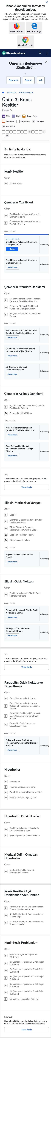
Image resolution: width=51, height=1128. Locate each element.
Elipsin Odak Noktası (19, 581)
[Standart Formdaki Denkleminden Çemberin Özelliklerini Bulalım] (11, 131)
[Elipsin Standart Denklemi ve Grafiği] (33, 131)
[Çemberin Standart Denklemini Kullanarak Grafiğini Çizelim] (14, 131)
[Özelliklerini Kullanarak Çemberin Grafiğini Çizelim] (3, 131)
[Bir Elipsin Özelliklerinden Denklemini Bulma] (40, 131)
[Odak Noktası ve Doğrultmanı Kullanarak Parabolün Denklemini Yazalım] (3, 135)
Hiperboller (12, 769)
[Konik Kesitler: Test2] (44, 131)
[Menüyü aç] (47, 53)
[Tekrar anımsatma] (47, 2)
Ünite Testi (8, 1017)
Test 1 (6, 475)
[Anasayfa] (3, 92)
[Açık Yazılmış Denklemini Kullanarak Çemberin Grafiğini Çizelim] (25, 131)
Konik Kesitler (14, 171)
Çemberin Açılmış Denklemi (23, 393)
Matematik (11, 93)
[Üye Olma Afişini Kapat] (46, 61)
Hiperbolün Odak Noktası (22, 816)
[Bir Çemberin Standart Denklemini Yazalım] (18, 131)
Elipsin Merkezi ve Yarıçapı (22, 502)
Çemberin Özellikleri (18, 202)
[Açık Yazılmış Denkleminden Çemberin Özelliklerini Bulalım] (22, 131)
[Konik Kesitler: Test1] (29, 131)
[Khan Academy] (12, 53)
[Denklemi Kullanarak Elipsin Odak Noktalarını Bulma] (36, 131)
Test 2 (6, 654)
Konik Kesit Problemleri (20, 942)
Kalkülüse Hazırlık (26, 93)
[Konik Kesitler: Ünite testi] (7, 135)
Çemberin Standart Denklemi (24, 287)
